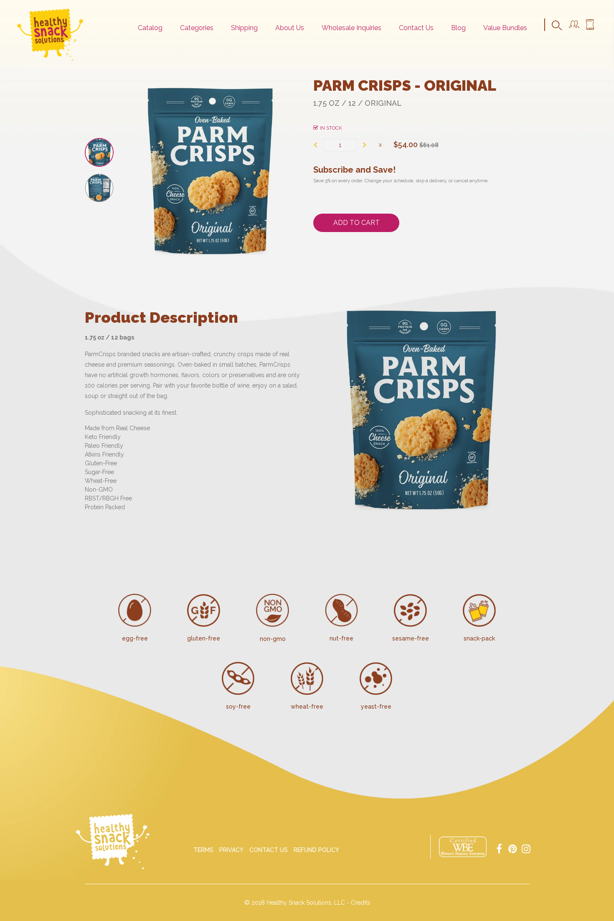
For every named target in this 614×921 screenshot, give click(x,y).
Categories (196, 28)
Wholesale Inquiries (351, 28)
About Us (289, 28)
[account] (574, 26)
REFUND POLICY (316, 850)
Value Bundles (505, 28)
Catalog (150, 28)
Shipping (244, 28)
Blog (458, 28)
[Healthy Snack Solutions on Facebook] (499, 848)
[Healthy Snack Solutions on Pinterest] (512, 848)
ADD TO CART (356, 223)
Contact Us (416, 28)
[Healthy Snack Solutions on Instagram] (526, 848)
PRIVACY (231, 850)
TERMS (203, 850)
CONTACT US (268, 850)
